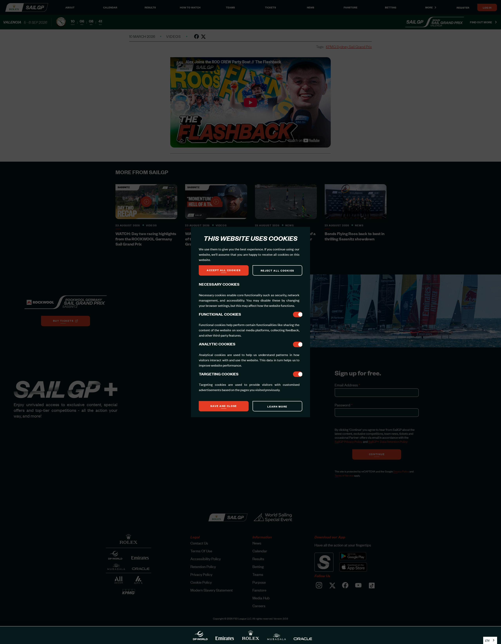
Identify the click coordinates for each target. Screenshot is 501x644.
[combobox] (490, 640)
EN (487, 640)
